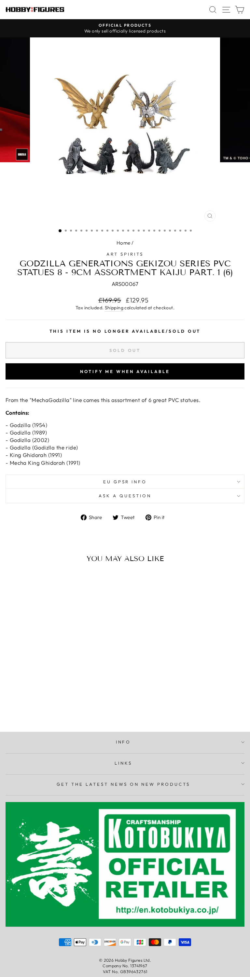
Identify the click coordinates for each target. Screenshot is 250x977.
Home (124, 243)
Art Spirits (125, 254)
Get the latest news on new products (123, 784)
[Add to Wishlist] (13, 580)
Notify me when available (125, 371)
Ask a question (125, 495)
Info (123, 741)
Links (123, 763)
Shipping (114, 308)
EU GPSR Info (125, 481)
